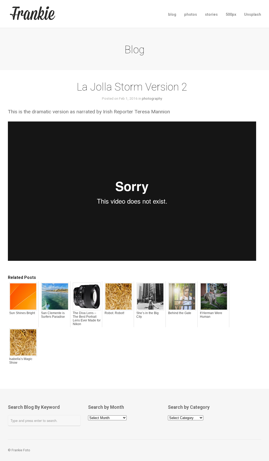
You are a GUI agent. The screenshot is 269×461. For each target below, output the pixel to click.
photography (152, 98)
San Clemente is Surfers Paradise (53, 315)
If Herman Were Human (211, 315)
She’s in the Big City (147, 315)
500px (231, 14)
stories (211, 14)
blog (172, 14)
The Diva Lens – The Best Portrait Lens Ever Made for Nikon (87, 318)
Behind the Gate (179, 313)
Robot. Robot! (114, 313)
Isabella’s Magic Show (20, 360)
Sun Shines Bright (22, 313)
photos (190, 14)
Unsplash (252, 14)
